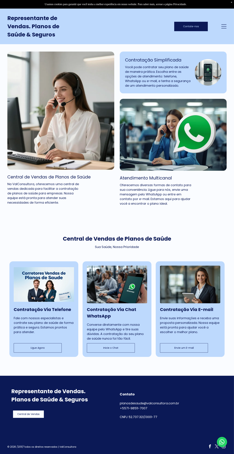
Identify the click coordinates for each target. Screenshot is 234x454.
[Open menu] (223, 26)
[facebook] (210, 446)
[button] (28, 414)
